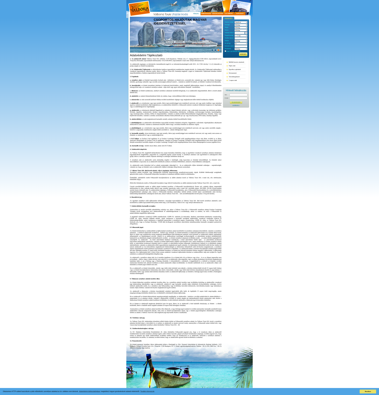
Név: (226, 94)
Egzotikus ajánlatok (235, 69)
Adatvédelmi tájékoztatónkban (89, 391)
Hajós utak (232, 66)
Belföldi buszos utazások (236, 62)
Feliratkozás (236, 102)
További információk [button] (147, 391)
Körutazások (233, 73)
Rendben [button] (368, 391)
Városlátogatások (234, 76)
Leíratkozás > (236, 105)
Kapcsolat (240, 13)
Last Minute (229, 13)
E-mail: (226, 98)
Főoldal (196, 13)
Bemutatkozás (206, 13)
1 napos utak (233, 80)
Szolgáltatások (217, 13)
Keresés (243, 54)
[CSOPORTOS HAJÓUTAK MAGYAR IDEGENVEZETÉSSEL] (176, 52)
